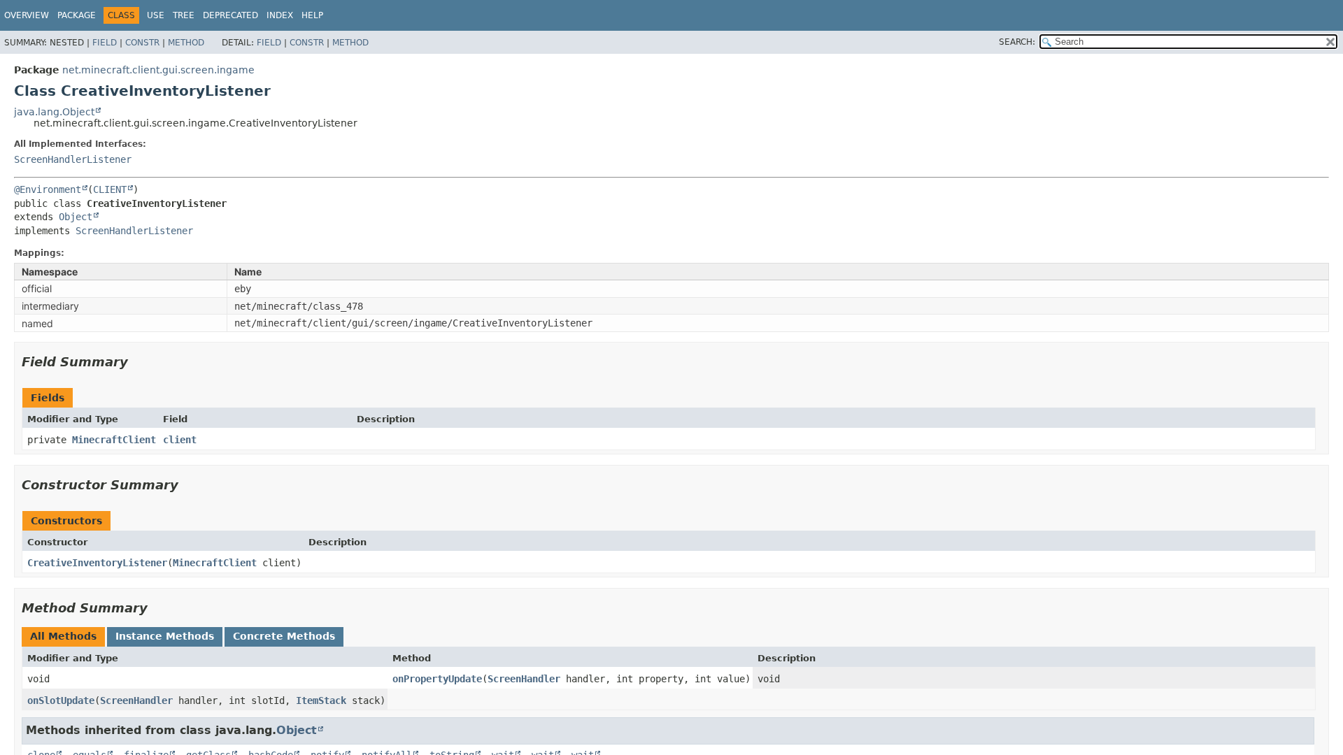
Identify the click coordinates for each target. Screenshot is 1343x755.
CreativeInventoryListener (97, 562)
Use (155, 15)
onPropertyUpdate (437, 678)
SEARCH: (1017, 42)
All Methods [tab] (63, 636)
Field (104, 43)
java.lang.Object (54, 111)
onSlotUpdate (60, 700)
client (180, 439)
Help (312, 15)
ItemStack (321, 700)
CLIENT (110, 189)
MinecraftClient (114, 439)
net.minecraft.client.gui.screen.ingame (158, 70)
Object (75, 216)
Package (76, 15)
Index (280, 15)
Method (186, 43)
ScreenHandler (524, 678)
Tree (183, 15)
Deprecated (230, 15)
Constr (142, 43)
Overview (26, 15)
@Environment (47, 189)
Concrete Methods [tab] (284, 636)
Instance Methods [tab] (164, 636)
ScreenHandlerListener (73, 159)
